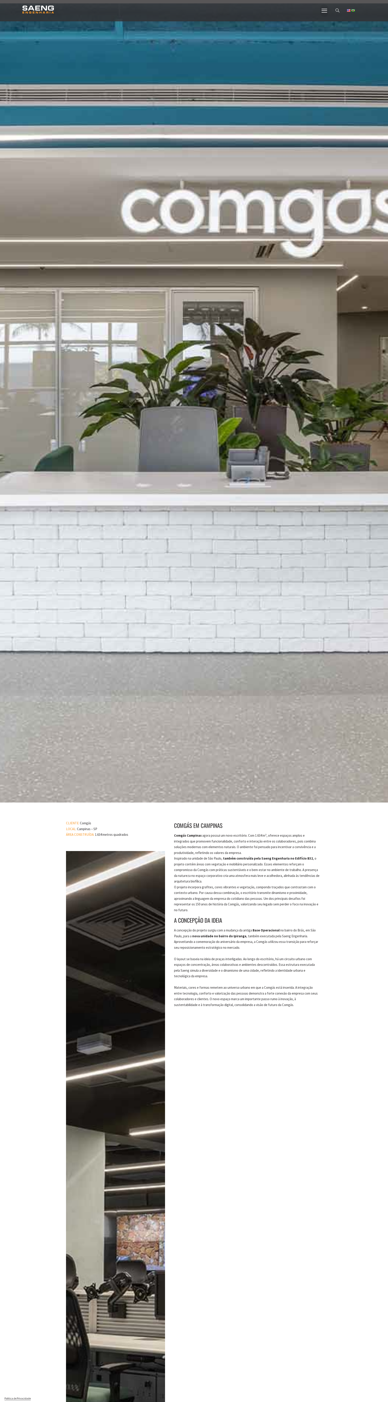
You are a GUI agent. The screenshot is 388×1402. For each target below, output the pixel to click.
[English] (348, 10)
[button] (337, 10)
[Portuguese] (353, 10)
